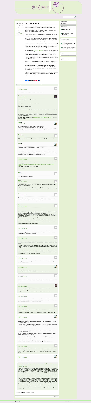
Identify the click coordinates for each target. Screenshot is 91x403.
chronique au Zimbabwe (38, 50)
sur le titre (47, 26)
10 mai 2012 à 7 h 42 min (22, 181)
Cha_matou (20, 158)
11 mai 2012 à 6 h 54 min (22, 258)
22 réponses (22, 30)
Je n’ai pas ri (55, 396)
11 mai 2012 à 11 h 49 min (22, 267)
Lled (19, 237)
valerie (21, 27)
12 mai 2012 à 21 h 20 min (22, 317)
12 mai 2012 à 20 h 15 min (22, 306)
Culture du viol (21, 32)
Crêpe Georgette (19, 401)
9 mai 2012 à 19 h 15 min (22, 89)
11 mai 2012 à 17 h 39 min (22, 276)
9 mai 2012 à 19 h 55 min (22, 123)
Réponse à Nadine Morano (70, 43)
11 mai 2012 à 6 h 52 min (22, 238)
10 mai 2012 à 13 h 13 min (22, 206)
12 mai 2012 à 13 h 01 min (22, 286)
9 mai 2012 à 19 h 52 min (22, 97)
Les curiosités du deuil (66, 29)
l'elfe (19, 284)
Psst (17, 396)
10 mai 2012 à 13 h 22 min (22, 228)
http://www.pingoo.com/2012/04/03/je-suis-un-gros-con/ (42, 117)
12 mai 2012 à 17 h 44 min (22, 296)
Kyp (19, 180)
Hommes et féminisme (20, 33)
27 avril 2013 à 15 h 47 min (22, 366)
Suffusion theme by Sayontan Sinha (71, 401)
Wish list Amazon (64, 23)
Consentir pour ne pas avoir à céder (68, 28)
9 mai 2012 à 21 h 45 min (22, 173)
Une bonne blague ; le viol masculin (27, 23)
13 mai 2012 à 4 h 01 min (22, 346)
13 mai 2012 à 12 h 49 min (22, 357)
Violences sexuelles (21, 34)
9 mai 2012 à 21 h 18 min (22, 159)
